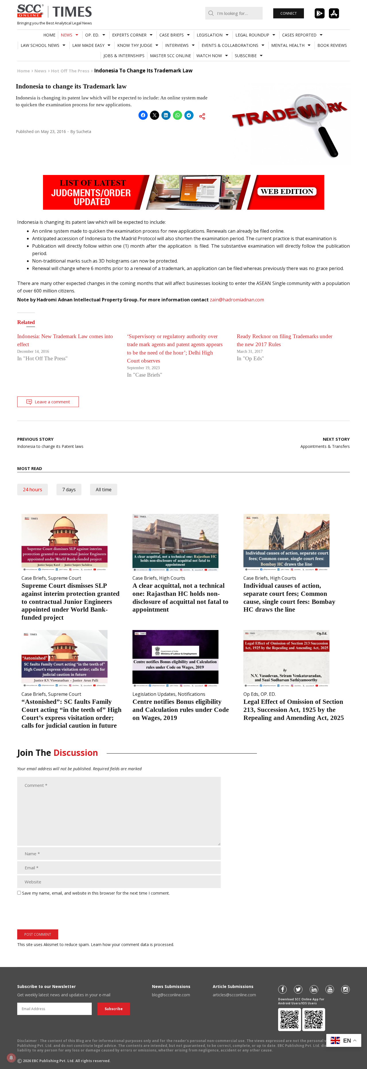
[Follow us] (282, 989)
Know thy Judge (134, 45)
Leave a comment (52, 402)
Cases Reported (299, 35)
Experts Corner (129, 35)
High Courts (172, 578)
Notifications (191, 694)
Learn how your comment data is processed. (132, 944)
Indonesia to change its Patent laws (50, 442)
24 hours (32, 489)
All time (104, 489)
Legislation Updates (153, 694)
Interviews (177, 45)
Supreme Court (64, 578)
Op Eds (250, 694)
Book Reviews (332, 45)
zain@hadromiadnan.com (237, 299)
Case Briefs (171, 35)
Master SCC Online (170, 55)
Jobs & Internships (124, 55)
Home (49, 35)
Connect (288, 13)
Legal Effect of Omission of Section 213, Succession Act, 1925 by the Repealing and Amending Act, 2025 (293, 709)
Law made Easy (88, 45)
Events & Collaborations (230, 45)
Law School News (40, 45)
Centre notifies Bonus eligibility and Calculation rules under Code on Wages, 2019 (180, 709)
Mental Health (287, 45)
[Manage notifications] (11, 1057)
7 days (69, 489)
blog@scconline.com (171, 994)
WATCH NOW (209, 55)
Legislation (209, 35)
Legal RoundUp (252, 35)
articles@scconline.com (234, 994)
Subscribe (246, 55)
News (66, 35)
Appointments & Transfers (325, 442)
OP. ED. (92, 35)
